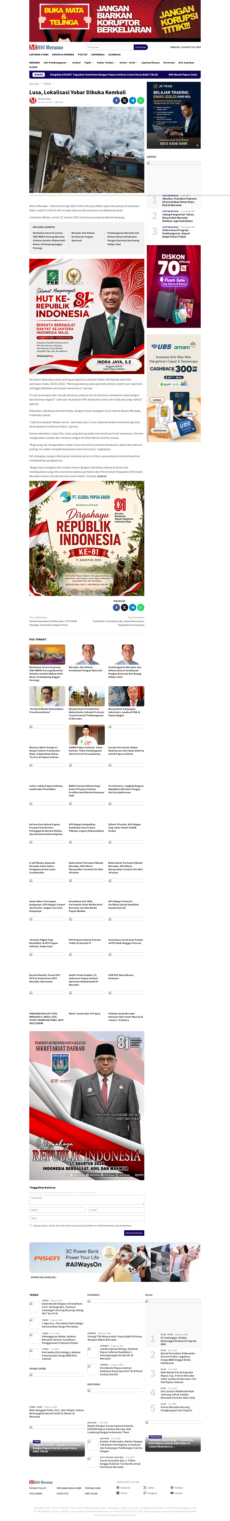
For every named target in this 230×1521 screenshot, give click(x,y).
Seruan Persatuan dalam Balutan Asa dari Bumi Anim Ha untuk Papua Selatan (126, 750)
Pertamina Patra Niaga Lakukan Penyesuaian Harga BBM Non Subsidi (61, 1355)
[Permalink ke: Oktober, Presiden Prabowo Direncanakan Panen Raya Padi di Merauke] (174, 176)
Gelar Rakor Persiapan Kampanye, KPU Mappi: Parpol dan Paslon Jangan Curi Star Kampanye (47, 906)
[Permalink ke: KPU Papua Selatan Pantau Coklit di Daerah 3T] (87, 927)
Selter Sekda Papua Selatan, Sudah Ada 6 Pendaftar (46, 787)
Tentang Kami (92, 1488)
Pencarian (140, 47)
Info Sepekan (106, 1457)
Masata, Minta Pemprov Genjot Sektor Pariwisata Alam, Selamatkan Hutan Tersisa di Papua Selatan (44, 752)
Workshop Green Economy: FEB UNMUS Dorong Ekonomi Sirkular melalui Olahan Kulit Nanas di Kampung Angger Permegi (49, 240)
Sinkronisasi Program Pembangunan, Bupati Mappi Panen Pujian (176, 233)
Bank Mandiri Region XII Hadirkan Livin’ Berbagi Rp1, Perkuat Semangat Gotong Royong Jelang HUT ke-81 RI (63, 1308)
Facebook (125, 1487)
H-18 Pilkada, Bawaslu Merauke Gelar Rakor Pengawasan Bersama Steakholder (42, 867)
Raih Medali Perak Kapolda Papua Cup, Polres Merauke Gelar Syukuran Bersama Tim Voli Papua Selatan (178, 1377)
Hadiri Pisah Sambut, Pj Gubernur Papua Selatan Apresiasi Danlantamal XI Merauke (83, 979)
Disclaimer (35, 1493)
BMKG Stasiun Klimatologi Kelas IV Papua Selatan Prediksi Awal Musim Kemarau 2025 (86, 790)
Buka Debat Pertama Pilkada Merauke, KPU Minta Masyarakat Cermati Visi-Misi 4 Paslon (86, 867)
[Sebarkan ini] (116, 100)
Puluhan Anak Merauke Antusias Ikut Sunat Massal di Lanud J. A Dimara (125, 1017)
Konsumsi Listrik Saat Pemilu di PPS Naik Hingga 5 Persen (125, 941)
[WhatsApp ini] (140, 100)
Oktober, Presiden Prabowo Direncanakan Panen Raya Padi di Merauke (179, 202)
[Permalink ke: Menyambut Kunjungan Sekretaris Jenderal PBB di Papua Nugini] (126, 696)
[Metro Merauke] (46, 47)
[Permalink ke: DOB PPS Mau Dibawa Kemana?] (126, 962)
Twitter (150, 1487)
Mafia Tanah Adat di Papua (84, 1013)
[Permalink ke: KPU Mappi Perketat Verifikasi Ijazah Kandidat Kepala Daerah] (126, 889)
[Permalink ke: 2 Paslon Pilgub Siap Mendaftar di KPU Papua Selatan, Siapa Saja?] (47, 927)
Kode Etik (62, 1493)
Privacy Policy (37, 1488)
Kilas (149, 1295)
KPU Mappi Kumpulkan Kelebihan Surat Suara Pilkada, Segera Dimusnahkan (86, 827)
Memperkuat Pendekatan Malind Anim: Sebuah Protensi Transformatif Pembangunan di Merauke (86, 713)
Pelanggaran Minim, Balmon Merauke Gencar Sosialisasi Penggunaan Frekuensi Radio (60, 1340)
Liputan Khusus (170, 195)
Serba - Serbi (35, 1407)
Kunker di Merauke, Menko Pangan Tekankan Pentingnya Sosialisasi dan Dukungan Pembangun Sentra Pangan (121, 1446)
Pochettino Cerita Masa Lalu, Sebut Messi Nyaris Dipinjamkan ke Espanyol (118, 621)
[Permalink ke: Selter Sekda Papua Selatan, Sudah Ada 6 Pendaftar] (47, 773)
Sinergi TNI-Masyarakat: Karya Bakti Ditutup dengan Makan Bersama (114, 1338)
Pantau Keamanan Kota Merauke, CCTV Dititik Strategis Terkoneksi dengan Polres (53, 621)
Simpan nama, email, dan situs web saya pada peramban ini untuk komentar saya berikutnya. (82, 1225)
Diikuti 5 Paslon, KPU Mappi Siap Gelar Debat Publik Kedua (124, 827)
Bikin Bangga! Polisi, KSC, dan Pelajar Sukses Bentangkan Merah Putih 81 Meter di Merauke (56, 1413)
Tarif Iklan (90, 1493)
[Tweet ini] (124, 100)
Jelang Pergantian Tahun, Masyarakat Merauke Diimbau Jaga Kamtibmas (178, 217)
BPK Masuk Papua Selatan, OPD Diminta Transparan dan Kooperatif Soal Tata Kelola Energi (149, 74)
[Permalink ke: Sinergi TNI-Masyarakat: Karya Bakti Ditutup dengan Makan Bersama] (115, 1315)
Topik (37, 1441)
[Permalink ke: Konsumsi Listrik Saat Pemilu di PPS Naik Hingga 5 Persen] (126, 927)
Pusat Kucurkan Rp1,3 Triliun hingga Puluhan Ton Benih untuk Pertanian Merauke (120, 1464)
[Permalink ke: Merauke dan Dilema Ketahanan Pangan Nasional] (87, 655)
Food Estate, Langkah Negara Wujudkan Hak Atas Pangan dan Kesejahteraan (126, 789)
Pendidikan (155, 1437)
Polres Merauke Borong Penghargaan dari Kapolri (176, 1409)
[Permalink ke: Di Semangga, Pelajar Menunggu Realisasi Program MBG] (173, 1315)
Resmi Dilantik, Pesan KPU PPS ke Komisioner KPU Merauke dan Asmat (44, 978)
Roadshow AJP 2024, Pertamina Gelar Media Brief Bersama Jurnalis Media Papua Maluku (86, 906)
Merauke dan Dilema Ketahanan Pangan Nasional (83, 236)
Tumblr (123, 1493)
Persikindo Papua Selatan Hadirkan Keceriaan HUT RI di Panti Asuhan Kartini (121, 1371)
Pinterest (178, 1487)
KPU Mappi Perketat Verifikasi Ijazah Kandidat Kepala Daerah (123, 904)
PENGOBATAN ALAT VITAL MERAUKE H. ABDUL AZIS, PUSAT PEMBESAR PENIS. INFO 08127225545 (46, 1018)
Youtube (178, 1493)
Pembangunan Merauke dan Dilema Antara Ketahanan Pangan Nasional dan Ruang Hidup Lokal (124, 672)
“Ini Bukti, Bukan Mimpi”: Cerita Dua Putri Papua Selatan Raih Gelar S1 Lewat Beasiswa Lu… (171, 1443)
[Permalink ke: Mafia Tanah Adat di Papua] (87, 1001)
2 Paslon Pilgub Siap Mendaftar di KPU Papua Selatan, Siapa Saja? (43, 943)
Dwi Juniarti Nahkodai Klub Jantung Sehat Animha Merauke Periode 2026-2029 (178, 1394)
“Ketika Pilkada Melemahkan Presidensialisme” (46, 710)
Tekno (45, 1300)
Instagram (152, 1493)
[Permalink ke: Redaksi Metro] (32, 100)
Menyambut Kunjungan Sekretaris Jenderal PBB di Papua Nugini (124, 712)
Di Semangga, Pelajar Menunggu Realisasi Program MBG (178, 1341)
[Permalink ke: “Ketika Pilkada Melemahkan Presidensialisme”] (47, 696)
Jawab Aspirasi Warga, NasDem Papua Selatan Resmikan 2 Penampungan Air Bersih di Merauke (119, 1353)
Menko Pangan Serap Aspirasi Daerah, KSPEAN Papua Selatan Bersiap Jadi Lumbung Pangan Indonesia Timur (110, 1429)
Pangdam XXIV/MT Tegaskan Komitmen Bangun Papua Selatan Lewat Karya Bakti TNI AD (57, 1448)
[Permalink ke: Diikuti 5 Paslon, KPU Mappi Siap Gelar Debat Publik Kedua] (126, 812)
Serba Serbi (37, 1368)
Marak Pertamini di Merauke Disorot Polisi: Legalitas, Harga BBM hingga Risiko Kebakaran (178, 1358)
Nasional (93, 1384)
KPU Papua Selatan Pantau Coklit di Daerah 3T (85, 941)
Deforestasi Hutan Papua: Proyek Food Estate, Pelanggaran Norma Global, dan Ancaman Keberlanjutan (46, 829)
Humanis (93, 1295)
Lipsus (151, 156)
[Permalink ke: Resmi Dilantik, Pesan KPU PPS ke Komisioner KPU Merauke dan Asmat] (47, 962)
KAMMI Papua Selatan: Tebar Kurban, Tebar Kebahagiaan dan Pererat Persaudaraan (86, 750)
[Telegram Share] (132, 100)
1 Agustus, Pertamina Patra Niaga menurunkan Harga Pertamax (62, 1325)
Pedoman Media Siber (69, 1488)
